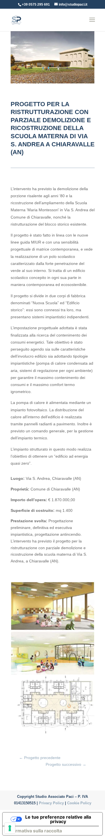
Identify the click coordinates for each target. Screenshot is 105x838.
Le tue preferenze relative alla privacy (58, 819)
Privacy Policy (52, 803)
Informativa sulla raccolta (34, 831)
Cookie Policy (79, 803)
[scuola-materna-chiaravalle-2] (52, 674)
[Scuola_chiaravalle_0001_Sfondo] (52, 734)
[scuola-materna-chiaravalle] (52, 630)
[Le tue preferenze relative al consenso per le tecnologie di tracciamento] (9, 828)
